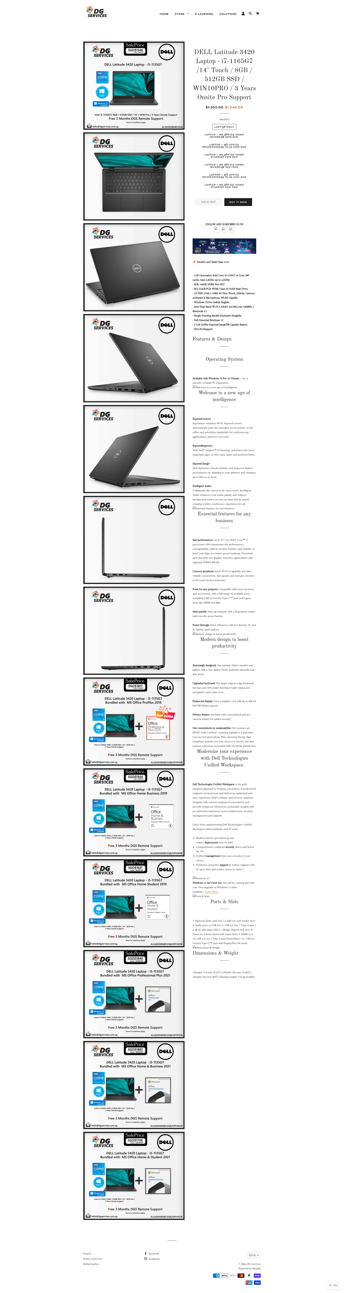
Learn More (211, 891)
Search (87, 1253)
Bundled (224, 119)
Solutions (228, 14)
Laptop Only (224, 126)
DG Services (254, 1264)
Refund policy (91, 1264)
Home (164, 14)
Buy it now (238, 202)
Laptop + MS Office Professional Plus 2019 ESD (224, 145)
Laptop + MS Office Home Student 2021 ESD (224, 185)
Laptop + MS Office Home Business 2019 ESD (224, 135)
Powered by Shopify (249, 1268)
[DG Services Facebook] (217, 231)
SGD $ (252, 1255)
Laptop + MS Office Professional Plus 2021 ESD (224, 175)
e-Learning (204, 14)
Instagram (154, 1258)
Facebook (153, 1253)
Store (180, 14)
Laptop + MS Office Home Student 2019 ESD (224, 155)
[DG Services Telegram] (232, 231)
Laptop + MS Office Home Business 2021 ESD (224, 165)
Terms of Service (92, 1258)
